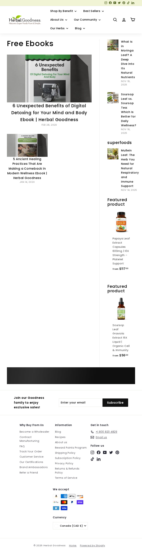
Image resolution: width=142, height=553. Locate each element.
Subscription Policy (68, 458)
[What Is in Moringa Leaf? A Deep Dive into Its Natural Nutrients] (112, 45)
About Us (57, 20)
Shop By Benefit (62, 11)
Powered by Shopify (92, 545)
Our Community (86, 20)
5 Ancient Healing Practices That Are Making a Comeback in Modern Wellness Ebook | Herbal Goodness (27, 168)
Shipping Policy (65, 453)
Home (73, 545)
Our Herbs (57, 28)
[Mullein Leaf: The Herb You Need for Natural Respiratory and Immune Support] (112, 153)
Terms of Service (66, 478)
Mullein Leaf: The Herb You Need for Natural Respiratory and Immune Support (130, 168)
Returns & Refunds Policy (67, 470)
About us (61, 442)
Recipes (60, 437)
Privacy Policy (64, 463)
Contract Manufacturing (29, 439)
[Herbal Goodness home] (24, 20)
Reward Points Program (71, 447)
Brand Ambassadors (34, 467)
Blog (78, 28)
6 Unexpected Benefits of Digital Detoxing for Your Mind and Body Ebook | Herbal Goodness (49, 113)
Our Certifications (31, 462)
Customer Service (32, 456)
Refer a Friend (29, 472)
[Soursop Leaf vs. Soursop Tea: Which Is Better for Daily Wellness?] (112, 97)
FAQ (22, 446)
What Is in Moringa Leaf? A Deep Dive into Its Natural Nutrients (128, 59)
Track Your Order (31, 451)
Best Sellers (92, 11)
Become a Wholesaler (34, 431)
